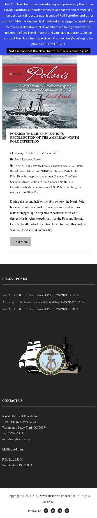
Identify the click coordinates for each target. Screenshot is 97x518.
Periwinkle (70, 171)
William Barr (31, 192)
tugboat (30, 187)
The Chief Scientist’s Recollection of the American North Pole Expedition (43, 181)
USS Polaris (58, 187)
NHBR (45, 171)
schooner (47, 176)
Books (38, 159)
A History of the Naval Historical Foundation (31, 302)
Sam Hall (51, 153)
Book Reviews (23, 159)
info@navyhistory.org (16, 439)
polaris (36, 176)
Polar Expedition (20, 176)
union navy (43, 187)
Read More (21, 242)
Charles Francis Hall (63, 166)
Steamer (59, 176)
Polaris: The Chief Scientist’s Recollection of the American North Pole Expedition (44, 137)
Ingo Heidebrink (29, 171)
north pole (56, 171)
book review (33, 166)
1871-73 (19, 166)
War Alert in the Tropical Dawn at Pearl (27, 295)
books (46, 166)
